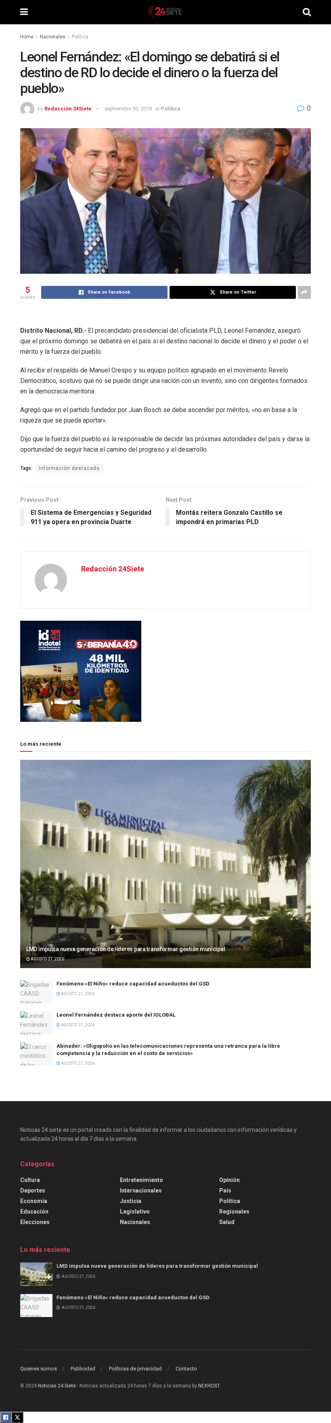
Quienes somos (38, 1369)
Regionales (234, 1211)
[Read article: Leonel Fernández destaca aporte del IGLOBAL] (36, 1022)
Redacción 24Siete (68, 109)
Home (27, 37)
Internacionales (141, 1190)
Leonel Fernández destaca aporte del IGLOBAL (117, 1015)
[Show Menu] (24, 12)
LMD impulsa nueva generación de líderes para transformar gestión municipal (125, 949)
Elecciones (35, 1222)
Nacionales (52, 37)
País (225, 1190)
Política (80, 37)
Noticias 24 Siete (57, 1386)
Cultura (30, 1180)
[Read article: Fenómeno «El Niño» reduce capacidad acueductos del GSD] (36, 991)
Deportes (32, 1190)
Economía (33, 1201)
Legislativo (135, 1211)
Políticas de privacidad (135, 1369)
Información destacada (69, 468)
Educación (34, 1211)
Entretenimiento (141, 1180)
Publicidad (83, 1369)
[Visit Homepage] (165, 12)
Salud (227, 1222)
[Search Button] (307, 12)
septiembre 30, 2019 (128, 109)
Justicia (130, 1201)
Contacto (186, 1369)
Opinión (229, 1180)
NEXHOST (209, 1386)
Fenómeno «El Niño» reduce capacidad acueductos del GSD (133, 984)
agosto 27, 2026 (47, 959)
